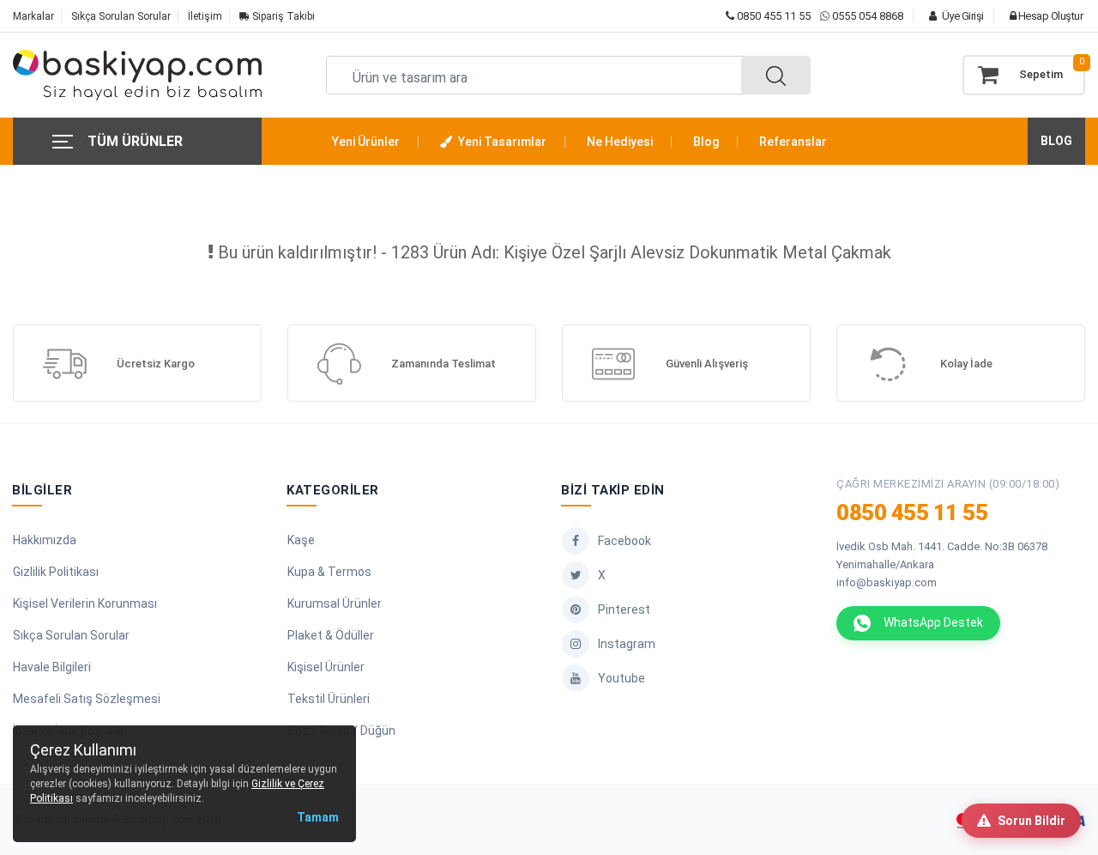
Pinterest (624, 609)
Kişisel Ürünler (326, 667)
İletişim (205, 16)
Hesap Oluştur (1049, 15)
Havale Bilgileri (52, 667)
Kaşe (301, 540)
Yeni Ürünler (366, 142)
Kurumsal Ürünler (334, 603)
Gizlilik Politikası (56, 572)
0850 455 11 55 (772, 15)
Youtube (621, 678)
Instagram (626, 644)
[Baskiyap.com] (137, 75)
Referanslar (793, 142)
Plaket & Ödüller (330, 635)
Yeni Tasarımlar (500, 142)
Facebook (624, 541)
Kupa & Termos (329, 572)
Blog (706, 142)
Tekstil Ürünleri (328, 699)
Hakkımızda (44, 540)
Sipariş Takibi (282, 16)
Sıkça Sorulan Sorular (121, 16)
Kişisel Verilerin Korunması (85, 603)
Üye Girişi (961, 15)
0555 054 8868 (867, 15)
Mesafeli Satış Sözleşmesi (86, 699)
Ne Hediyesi (620, 142)
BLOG (1056, 141)
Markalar (33, 16)
